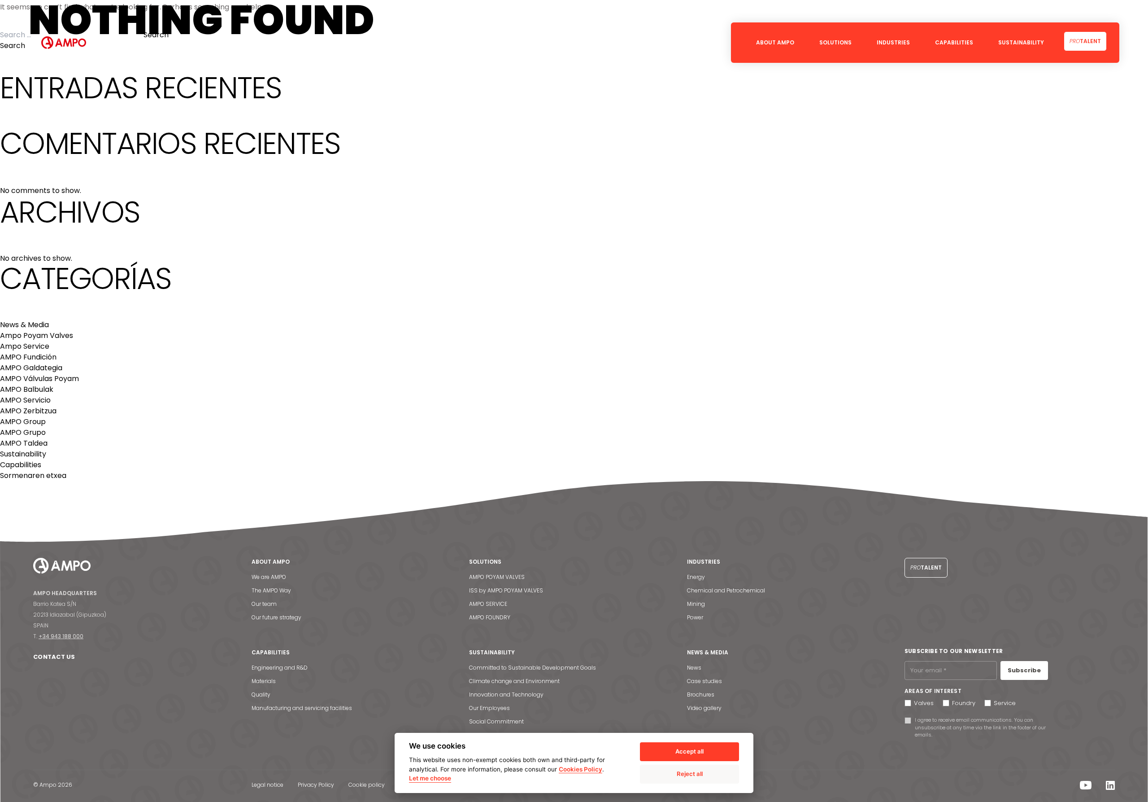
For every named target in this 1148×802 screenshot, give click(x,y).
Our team (264, 604)
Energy (696, 577)
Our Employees (489, 708)
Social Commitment (496, 721)
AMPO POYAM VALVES (497, 577)
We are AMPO (269, 577)
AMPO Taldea (24, 443)
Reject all (690, 773)
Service (1005, 703)
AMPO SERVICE (488, 604)
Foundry (963, 703)
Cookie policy (366, 785)
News (694, 667)
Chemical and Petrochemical (726, 590)
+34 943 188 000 (61, 636)
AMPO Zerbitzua (28, 411)
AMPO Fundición (28, 357)
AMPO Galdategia (31, 368)
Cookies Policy (580, 769)
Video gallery (704, 708)
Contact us (54, 657)
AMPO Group (23, 421)
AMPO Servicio (25, 400)
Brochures (700, 694)
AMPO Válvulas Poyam (39, 378)
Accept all (689, 751)
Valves (924, 703)
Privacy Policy (316, 785)
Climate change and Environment (514, 681)
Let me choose (430, 778)
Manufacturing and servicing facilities (302, 708)
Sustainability (23, 454)
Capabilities (20, 465)
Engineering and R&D (280, 667)
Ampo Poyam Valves (36, 335)
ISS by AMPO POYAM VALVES (506, 590)
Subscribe (1024, 670)
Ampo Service (24, 346)
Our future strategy (276, 617)
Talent (1085, 41)
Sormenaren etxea (33, 475)
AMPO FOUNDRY (489, 617)
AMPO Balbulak (26, 389)
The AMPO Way (271, 590)
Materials (264, 681)
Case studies (704, 681)
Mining (696, 604)
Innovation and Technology (506, 694)
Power (695, 617)
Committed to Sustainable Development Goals (532, 667)
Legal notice (267, 785)
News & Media (24, 325)
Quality (261, 694)
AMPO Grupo (23, 432)
